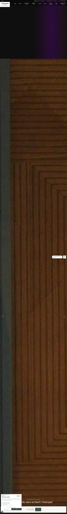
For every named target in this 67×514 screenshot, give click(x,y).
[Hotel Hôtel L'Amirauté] (5, 4)
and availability (38, 509)
